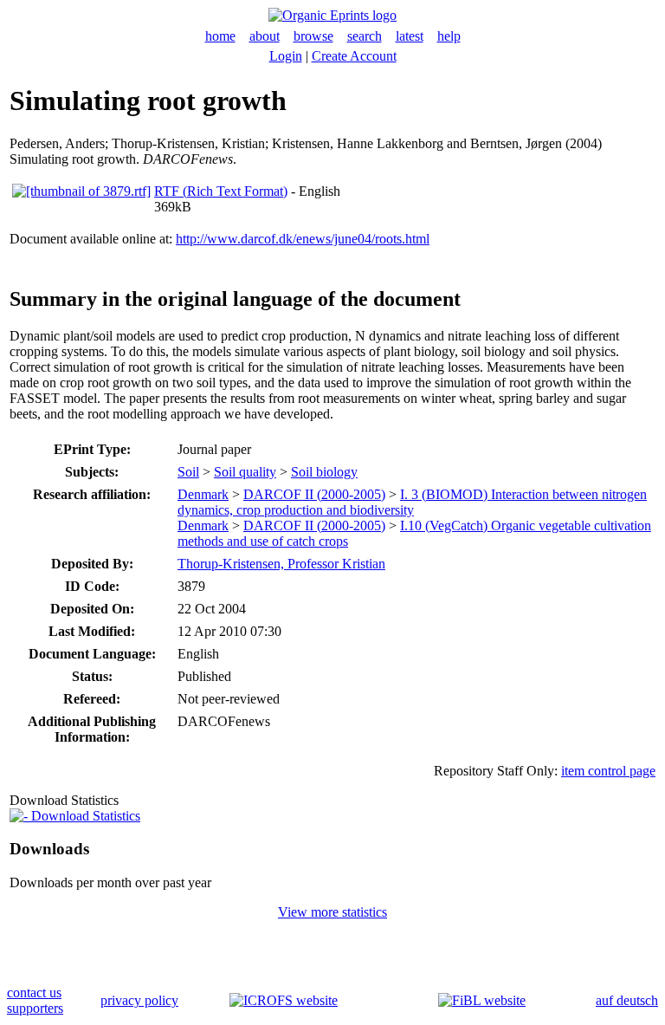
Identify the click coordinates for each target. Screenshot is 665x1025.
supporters (35, 1008)
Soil (188, 471)
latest (409, 36)
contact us (34, 992)
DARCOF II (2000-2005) (314, 494)
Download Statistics (84, 815)
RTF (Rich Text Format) (220, 191)
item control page (608, 770)
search (364, 36)
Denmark (203, 494)
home (220, 36)
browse (313, 36)
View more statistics (332, 912)
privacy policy (139, 1000)
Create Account (354, 56)
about (264, 36)
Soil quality (245, 471)
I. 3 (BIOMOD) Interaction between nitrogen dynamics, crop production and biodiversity (412, 502)
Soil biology (324, 471)
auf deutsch (627, 1000)
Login (285, 56)
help (449, 36)
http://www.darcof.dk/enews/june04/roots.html (302, 238)
